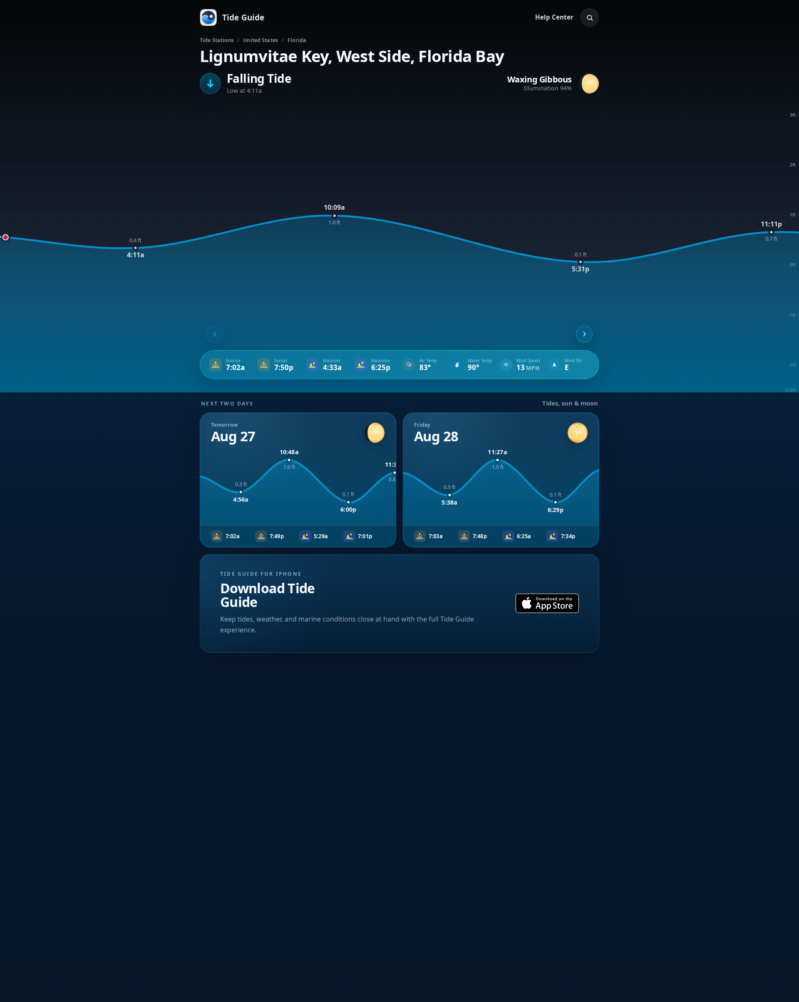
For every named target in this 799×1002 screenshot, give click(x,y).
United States (260, 40)
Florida (297, 40)
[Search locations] (590, 17)
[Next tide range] (584, 334)
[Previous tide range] (214, 334)
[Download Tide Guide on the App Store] (547, 603)
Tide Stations (217, 40)
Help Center (554, 17)
